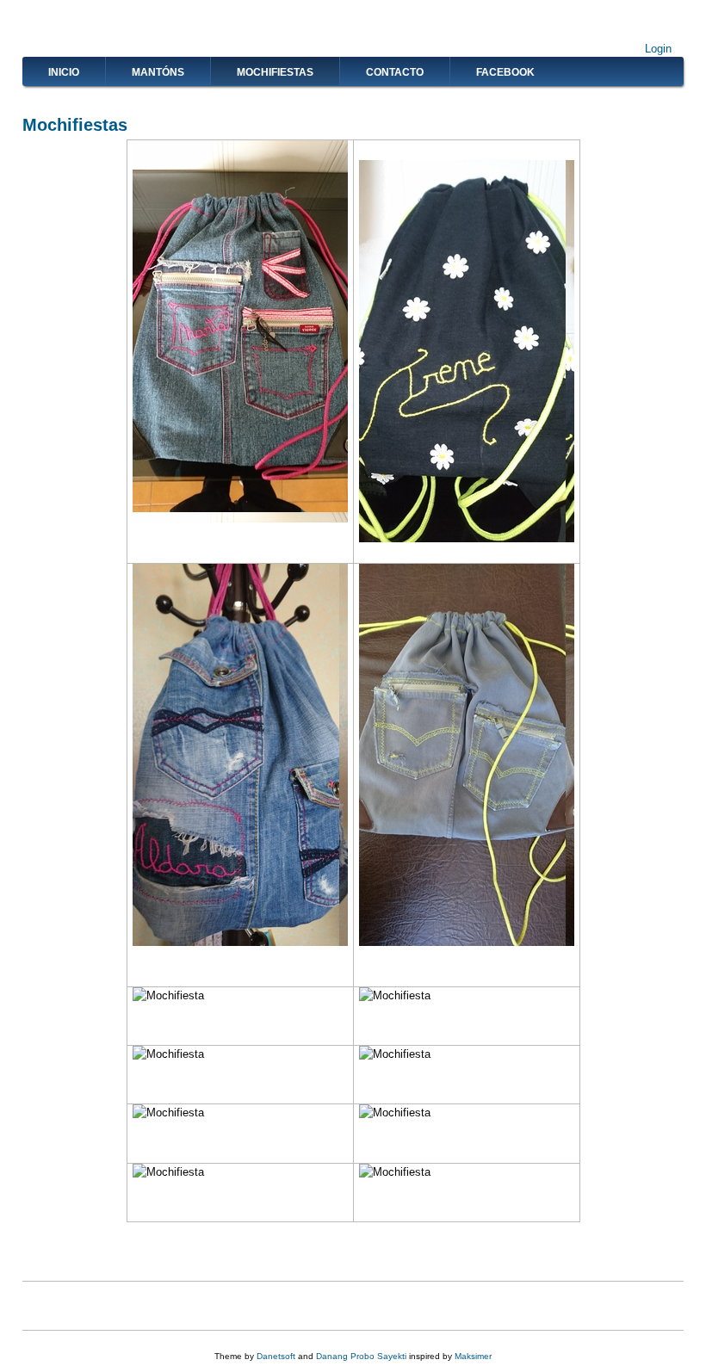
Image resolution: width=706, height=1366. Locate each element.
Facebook (505, 72)
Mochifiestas (275, 72)
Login (658, 48)
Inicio (63, 72)
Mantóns (158, 72)
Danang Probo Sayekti (361, 1356)
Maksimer (473, 1356)
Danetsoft (276, 1356)
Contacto (395, 72)
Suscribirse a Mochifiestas (29, 1306)
